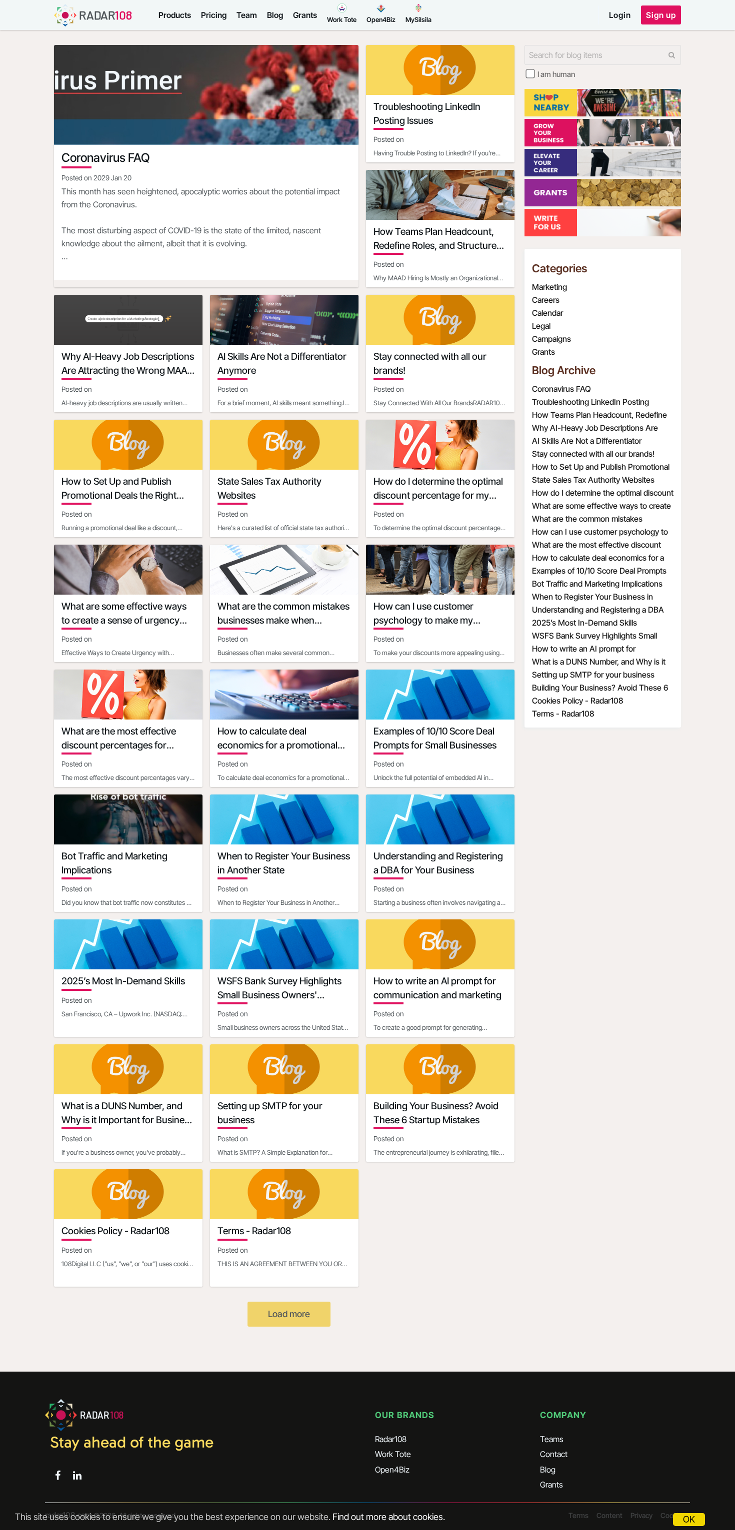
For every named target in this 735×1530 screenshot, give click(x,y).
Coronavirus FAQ (561, 389)
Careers (546, 300)
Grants (305, 15)
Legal (541, 326)
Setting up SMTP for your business (593, 675)
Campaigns (551, 339)
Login (620, 15)
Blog (275, 15)
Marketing (549, 287)
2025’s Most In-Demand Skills (584, 623)
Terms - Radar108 (563, 714)
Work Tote (393, 1454)
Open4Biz (392, 1470)
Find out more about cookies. (388, 1517)
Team (246, 15)
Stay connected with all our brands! (593, 454)
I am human (556, 74)
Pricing (213, 15)
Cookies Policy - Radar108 (577, 701)
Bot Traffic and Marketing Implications (597, 584)
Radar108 (390, 1439)
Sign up (661, 15)
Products (174, 15)
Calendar (547, 313)
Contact (554, 1454)
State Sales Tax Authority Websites (593, 480)
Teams (552, 1439)
